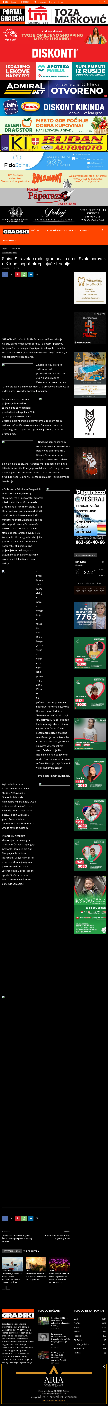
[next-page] (8, 1288)
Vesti (43, 230)
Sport (72, 230)
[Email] (37, 274)
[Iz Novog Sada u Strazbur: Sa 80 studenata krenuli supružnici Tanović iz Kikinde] (43, 1355)
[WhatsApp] (24, 274)
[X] (11, 274)
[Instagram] (104, 2)
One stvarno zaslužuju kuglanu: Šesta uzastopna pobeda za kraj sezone (17, 1238)
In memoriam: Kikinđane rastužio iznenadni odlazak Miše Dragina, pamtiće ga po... (60, 1339)
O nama (52, 2)
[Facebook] (99, 2)
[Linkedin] (30, 274)
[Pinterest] (18, 274)
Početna (35, 230)
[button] (102, 230)
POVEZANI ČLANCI (12, 1251)
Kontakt (60, 2)
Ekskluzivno (8, 240)
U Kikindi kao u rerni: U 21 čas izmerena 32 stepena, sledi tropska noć (36, 1276)
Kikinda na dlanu (40, 2)
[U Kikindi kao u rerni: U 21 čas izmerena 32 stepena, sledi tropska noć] (36, 1264)
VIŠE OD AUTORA (31, 1251)
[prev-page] (3, 1288)
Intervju (83, 230)
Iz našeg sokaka (57, 230)
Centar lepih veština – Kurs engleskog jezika (57, 1237)
